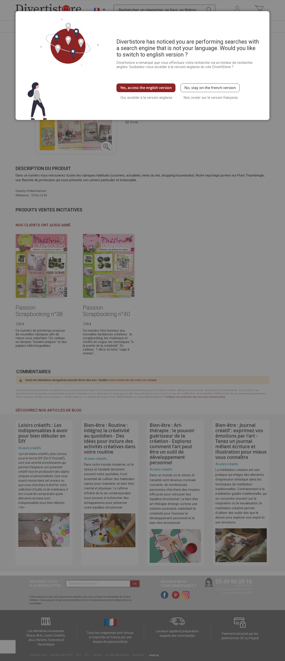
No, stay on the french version (210, 87)
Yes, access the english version (146, 87)
